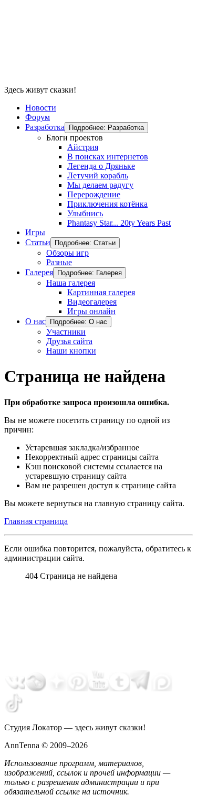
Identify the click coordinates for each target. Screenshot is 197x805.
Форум (37, 117)
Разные (59, 262)
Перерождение (93, 194)
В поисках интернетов (107, 156)
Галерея (39, 272)
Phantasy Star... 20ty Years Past (119, 222)
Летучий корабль (97, 175)
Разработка (45, 127)
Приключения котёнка (107, 203)
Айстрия (82, 147)
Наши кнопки (71, 350)
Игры (35, 232)
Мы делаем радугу (100, 184)
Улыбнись (85, 213)
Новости (40, 107)
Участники (66, 331)
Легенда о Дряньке (101, 166)
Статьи (37, 242)
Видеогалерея (92, 301)
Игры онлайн (91, 311)
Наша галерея (70, 282)
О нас (35, 321)
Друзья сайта (69, 341)
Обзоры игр (67, 252)
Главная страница (36, 521)
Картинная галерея (101, 292)
